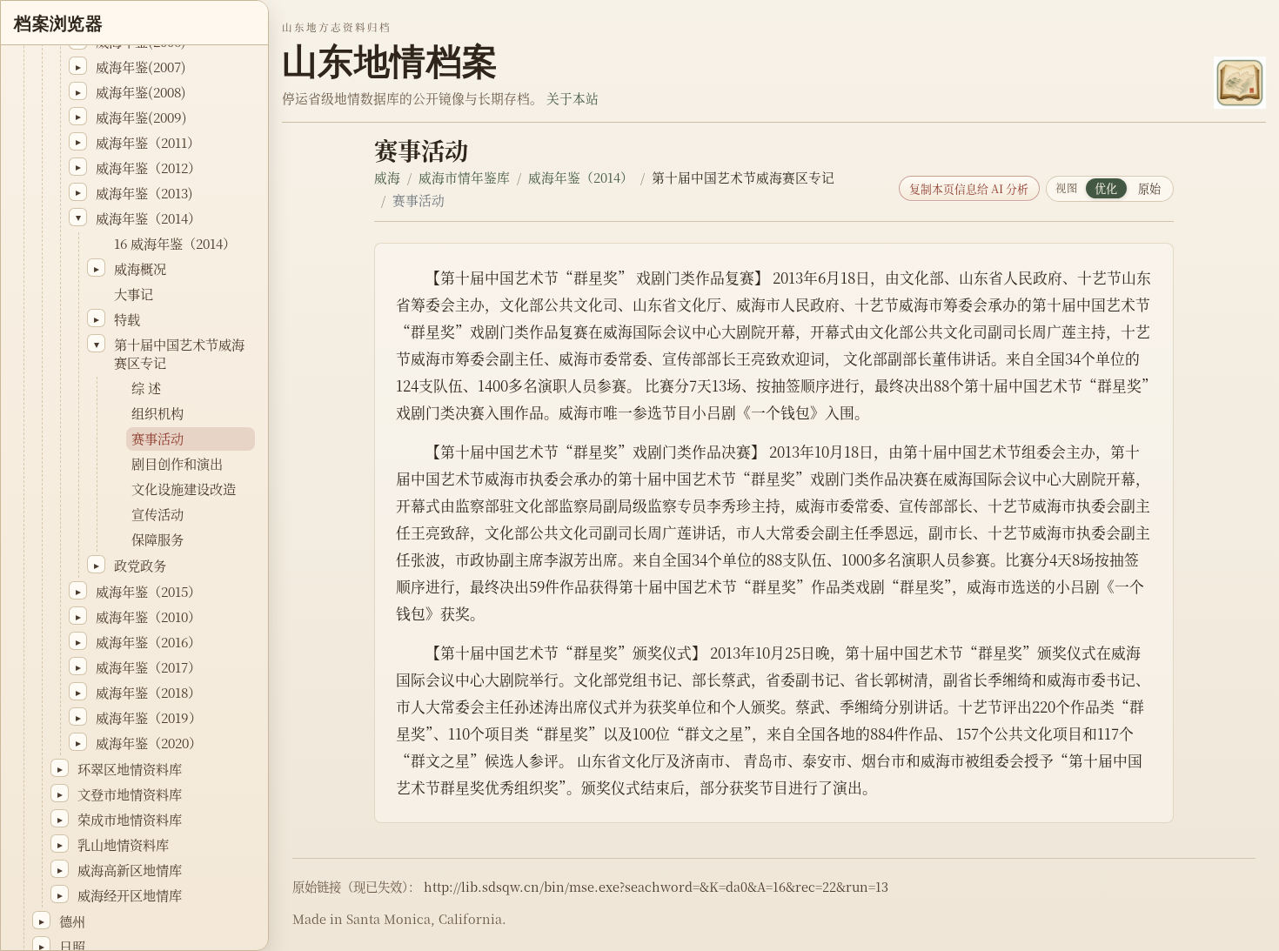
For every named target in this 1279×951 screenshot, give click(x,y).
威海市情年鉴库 (464, 177)
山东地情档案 (390, 61)
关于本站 (572, 98)
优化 (1106, 188)
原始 (1149, 188)
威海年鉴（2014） (580, 177)
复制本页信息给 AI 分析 (968, 188)
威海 (387, 177)
